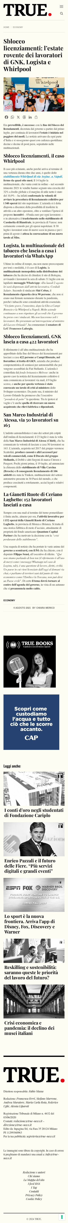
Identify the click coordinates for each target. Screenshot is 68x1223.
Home (6, 27)
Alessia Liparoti (19, 1106)
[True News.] (27, 10)
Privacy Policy (34, 1195)
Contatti (34, 1191)
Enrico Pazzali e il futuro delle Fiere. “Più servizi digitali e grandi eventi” (29, 866)
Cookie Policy (34, 1199)
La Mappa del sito (34, 1180)
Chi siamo (34, 1176)
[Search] (61, 13)
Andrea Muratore (13, 1102)
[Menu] (61, 6)
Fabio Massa (36, 1091)
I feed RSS (34, 1183)
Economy (18, 27)
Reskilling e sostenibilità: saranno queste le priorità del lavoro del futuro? (31, 972)
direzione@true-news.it (17, 1125)
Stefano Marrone (46, 1098)
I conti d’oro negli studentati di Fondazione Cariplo (33, 812)
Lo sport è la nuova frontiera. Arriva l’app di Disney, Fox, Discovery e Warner (29, 924)
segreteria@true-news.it (41, 1136)
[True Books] (29, 685)
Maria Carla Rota (36, 1102)
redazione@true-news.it (28, 1121)
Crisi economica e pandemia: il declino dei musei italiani (29, 1028)
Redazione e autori (34, 1172)
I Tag (34, 1187)
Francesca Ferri (26, 1098)
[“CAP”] (31, 722)
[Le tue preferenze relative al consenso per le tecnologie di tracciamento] (62, 1217)
